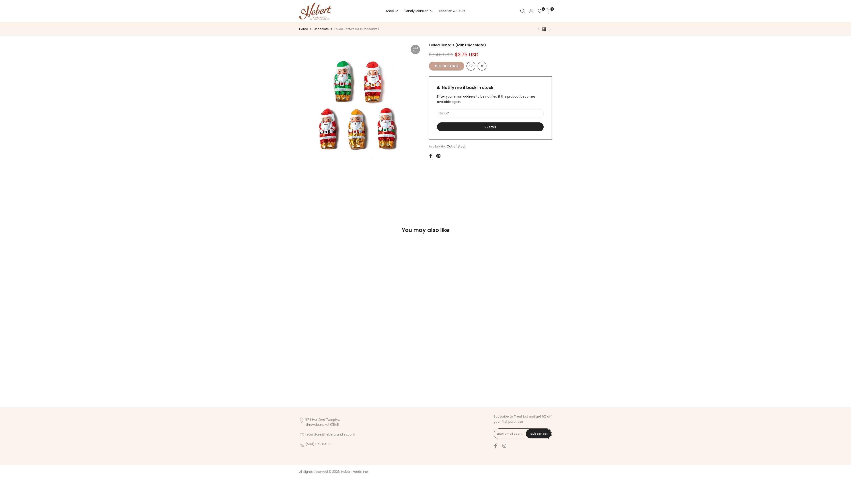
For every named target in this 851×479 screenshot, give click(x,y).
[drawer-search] (522, 11)
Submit (490, 127)
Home (303, 29)
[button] (470, 66)
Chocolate (321, 29)
